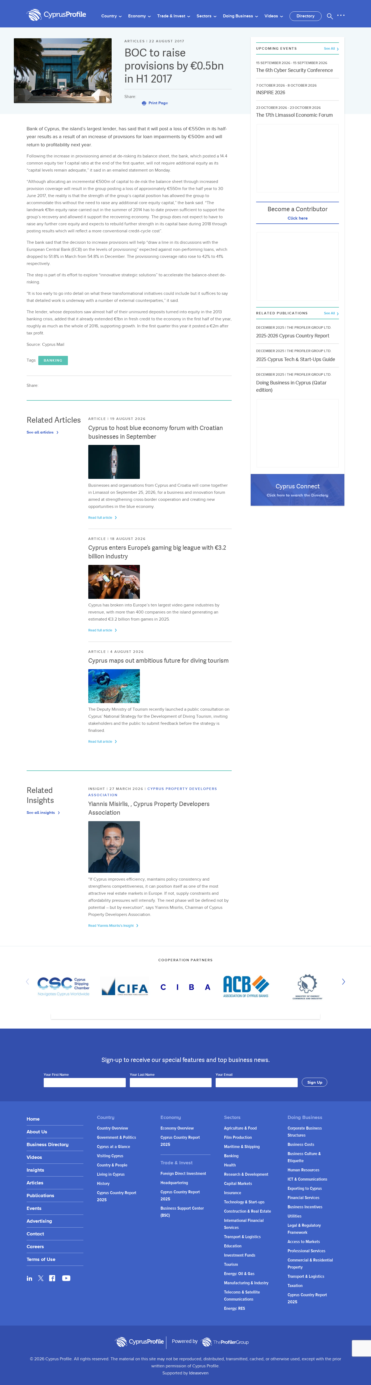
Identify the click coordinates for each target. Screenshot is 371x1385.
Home (33, 1119)
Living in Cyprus (111, 1174)
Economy (137, 16)
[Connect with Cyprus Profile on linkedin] (30, 1278)
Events (34, 1208)
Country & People (112, 1165)
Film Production (238, 1137)
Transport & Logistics (242, 1237)
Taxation (295, 1285)
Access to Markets (304, 1241)
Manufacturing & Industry (246, 1283)
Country (109, 16)
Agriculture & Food (240, 1128)
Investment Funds (239, 1255)
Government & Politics (116, 1137)
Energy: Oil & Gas (239, 1274)
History (103, 1183)
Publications (40, 1195)
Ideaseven (199, 1373)
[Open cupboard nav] (340, 15)
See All (330, 48)
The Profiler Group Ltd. (309, 327)
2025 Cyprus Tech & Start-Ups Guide (295, 359)
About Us (37, 1131)
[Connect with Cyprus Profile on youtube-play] (66, 1279)
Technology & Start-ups (244, 1202)
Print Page (157, 102)
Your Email (224, 1075)
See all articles (41, 432)
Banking (53, 360)
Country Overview (112, 1128)
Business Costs (301, 1144)
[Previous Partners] (28, 981)
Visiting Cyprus (110, 1156)
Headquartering (174, 1183)
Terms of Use (41, 1259)
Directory (306, 16)
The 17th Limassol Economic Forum (294, 115)
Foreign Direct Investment (183, 1173)
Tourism (231, 1264)
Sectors (205, 16)
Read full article (100, 518)
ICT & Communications (307, 1179)
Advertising (39, 1221)
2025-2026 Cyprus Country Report (292, 335)
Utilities (294, 1216)
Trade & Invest (171, 16)
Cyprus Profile (56, 15)
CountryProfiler (224, 1342)
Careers (35, 1246)
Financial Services (303, 1198)
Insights (35, 1170)
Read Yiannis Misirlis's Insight (111, 926)
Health (230, 1165)
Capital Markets (238, 1183)
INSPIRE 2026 (270, 92)
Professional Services (306, 1251)
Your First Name (56, 1075)
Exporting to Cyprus (305, 1188)
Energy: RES (234, 1308)
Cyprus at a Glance (113, 1146)
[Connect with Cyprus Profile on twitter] (40, 1278)
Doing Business (238, 16)
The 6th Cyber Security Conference (294, 70)
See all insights (41, 812)
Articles (35, 1182)
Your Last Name (142, 1075)
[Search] (330, 16)
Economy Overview (177, 1128)
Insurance (232, 1193)
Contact (35, 1234)
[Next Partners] (342, 981)
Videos (272, 16)
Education (232, 1246)
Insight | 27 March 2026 (116, 789)
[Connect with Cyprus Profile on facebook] (52, 1278)
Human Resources (303, 1170)
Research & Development (246, 1174)
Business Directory (47, 1144)
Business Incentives (305, 1207)
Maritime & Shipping (242, 1146)
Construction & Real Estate (247, 1211)
